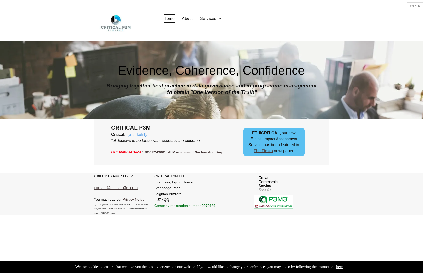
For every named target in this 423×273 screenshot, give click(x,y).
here (339, 267)
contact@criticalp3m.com (116, 188)
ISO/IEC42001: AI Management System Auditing (183, 152)
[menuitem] (169, 18)
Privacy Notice (134, 199)
